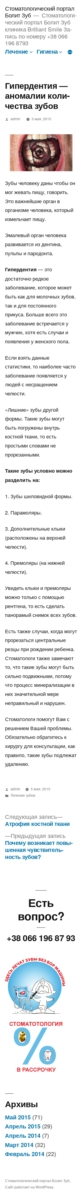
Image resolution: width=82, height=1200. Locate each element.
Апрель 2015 (23, 1126)
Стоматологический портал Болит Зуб (37, 1180)
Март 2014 (19, 1145)
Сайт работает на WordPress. (29, 1186)
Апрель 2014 (23, 1135)
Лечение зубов (22, 795)
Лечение (16, 51)
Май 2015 (18, 1117)
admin (15, 118)
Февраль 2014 (24, 1154)
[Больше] (70, 52)
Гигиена (47, 51)
